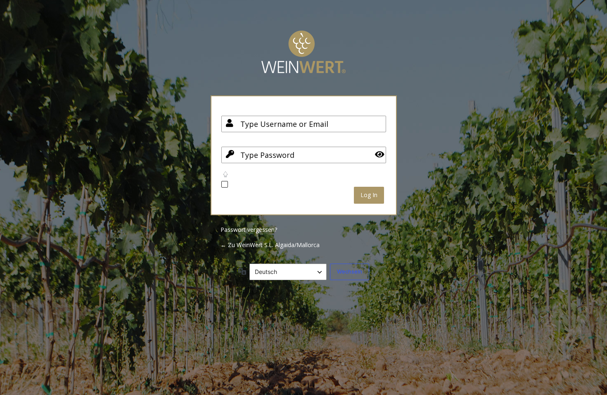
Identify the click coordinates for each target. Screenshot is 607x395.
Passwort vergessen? (249, 229)
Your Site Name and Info (303, 58)
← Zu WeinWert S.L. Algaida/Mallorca (270, 245)
